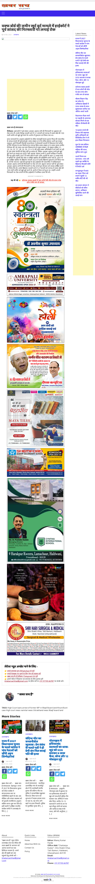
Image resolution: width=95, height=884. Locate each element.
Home (27, 840)
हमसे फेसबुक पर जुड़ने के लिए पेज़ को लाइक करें (24, 673)
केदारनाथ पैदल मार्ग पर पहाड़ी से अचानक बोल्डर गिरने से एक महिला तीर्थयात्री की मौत (83, 120)
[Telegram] (20, 116)
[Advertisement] (35, 95)
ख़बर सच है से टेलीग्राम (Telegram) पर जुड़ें (22, 676)
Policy (27, 851)
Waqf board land (56, 710)
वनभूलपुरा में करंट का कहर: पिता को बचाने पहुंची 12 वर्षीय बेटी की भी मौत (82, 175)
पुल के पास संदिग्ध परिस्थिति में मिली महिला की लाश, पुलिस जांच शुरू (82, 148)
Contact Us (29, 847)
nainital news (27, 710)
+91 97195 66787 (46, 681)
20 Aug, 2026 (7, 764)
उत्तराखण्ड (16, 35)
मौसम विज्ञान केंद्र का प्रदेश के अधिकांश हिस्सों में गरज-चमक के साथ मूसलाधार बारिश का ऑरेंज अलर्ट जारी (82, 105)
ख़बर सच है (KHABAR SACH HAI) (50, 874)
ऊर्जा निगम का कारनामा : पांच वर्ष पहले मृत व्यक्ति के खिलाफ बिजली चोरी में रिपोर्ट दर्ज (82, 161)
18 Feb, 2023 (7, 35)
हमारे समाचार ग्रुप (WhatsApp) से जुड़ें (20, 671)
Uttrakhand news (40, 710)
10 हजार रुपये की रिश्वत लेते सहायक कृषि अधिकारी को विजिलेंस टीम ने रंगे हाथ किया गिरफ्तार (82, 135)
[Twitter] (15, 116)
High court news (13, 710)
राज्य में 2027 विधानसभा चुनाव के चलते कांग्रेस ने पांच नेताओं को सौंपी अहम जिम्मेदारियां (11, 749)
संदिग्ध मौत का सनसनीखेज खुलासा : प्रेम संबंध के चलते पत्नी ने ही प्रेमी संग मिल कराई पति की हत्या (35, 746)
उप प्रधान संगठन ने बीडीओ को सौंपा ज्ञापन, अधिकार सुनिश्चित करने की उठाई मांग (82, 190)
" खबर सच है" (25, 694)
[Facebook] (9, 116)
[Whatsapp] (25, 116)
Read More (6, 815)
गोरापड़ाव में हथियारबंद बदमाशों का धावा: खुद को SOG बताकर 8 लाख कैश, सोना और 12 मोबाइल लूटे (58, 750)
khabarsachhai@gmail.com (16, 681)
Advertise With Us (32, 844)
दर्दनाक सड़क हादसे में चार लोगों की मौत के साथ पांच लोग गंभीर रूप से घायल (82, 91)
